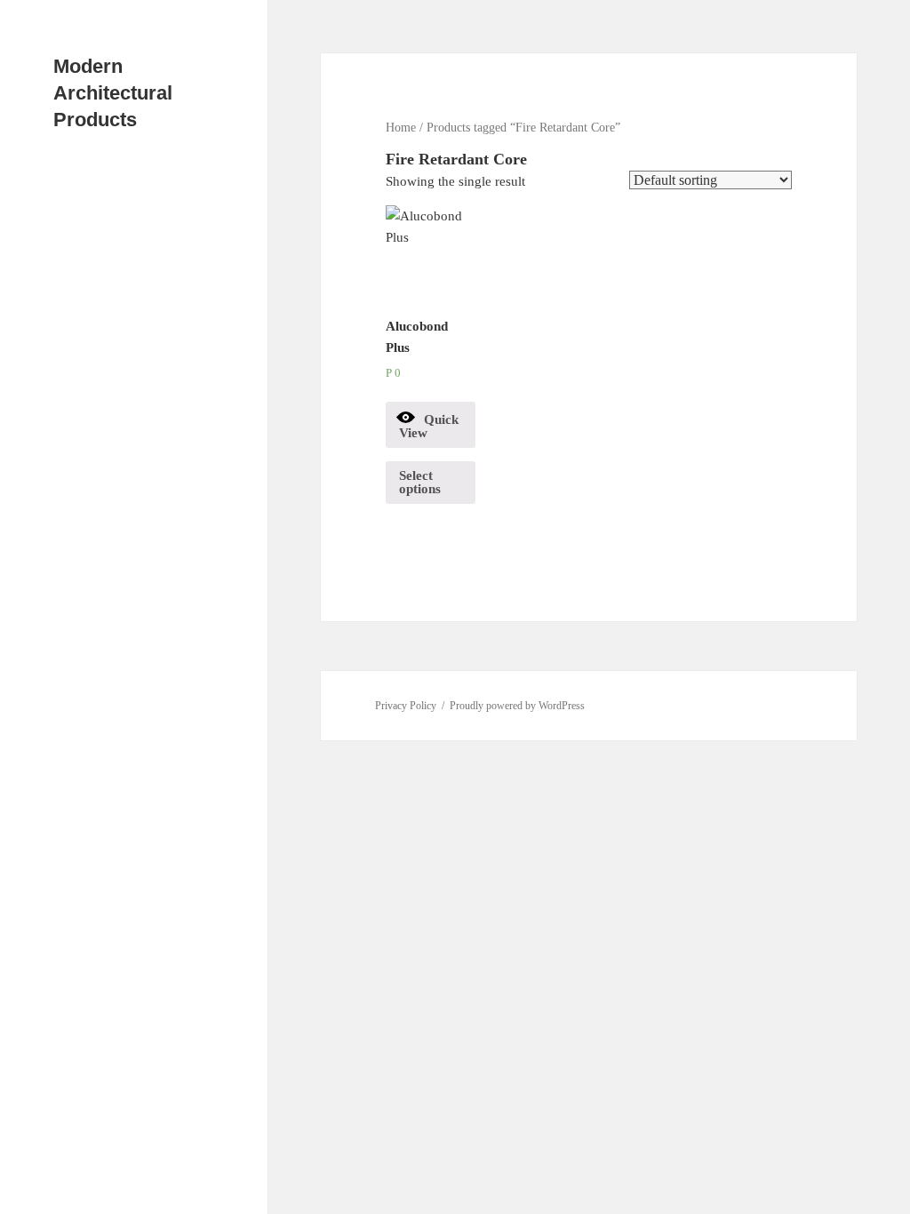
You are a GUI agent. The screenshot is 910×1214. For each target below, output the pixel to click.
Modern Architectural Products (112, 93)
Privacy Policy (405, 705)
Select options (420, 482)
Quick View (429, 426)
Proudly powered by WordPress (517, 705)
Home (401, 127)
